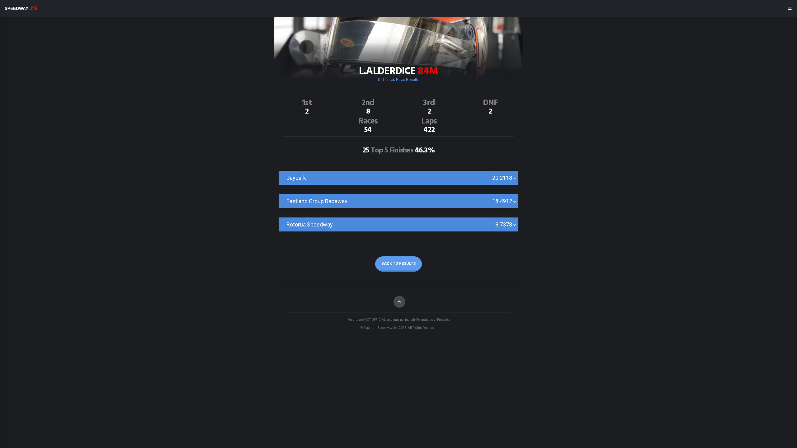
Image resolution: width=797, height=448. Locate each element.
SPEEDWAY (21, 8)
